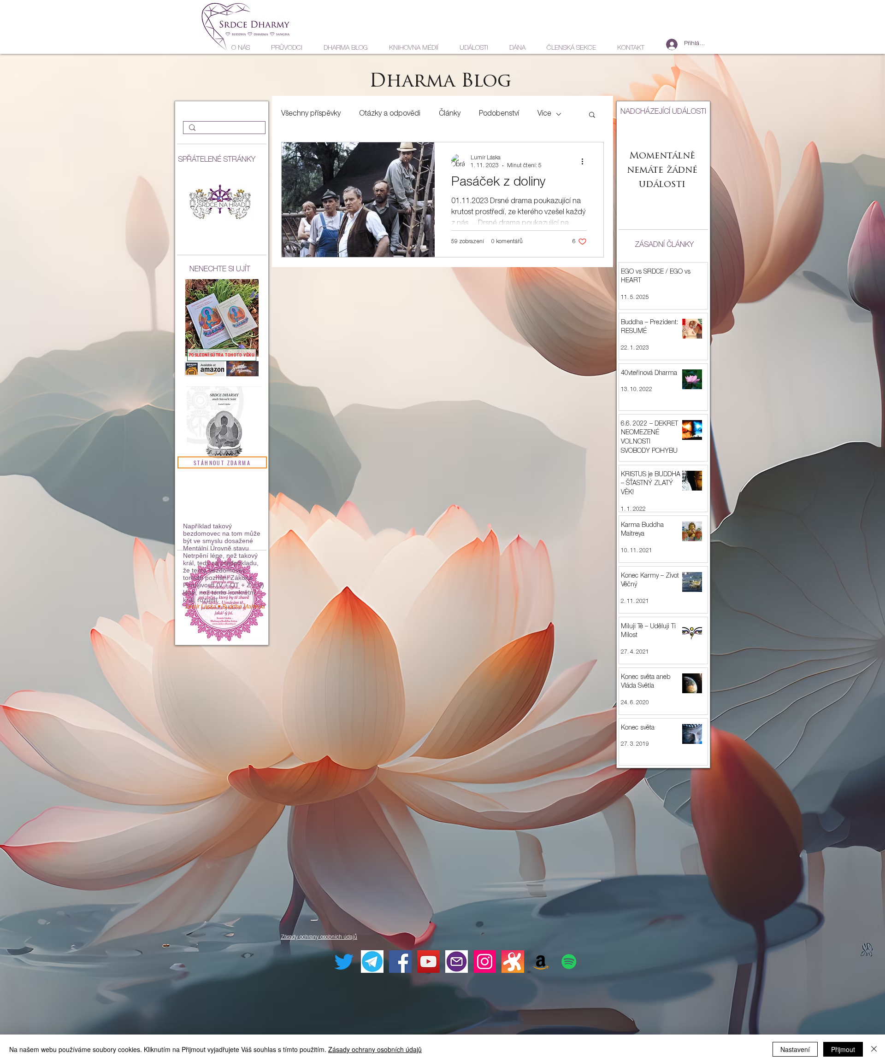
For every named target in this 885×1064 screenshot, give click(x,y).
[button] (592, 115)
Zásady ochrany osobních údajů (375, 1049)
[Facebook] (400, 961)
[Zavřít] (873, 1049)
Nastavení (795, 1049)
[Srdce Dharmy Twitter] (344, 961)
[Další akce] (585, 161)
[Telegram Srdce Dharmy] (372, 961)
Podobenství (499, 114)
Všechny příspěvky (311, 114)
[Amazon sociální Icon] (541, 961)
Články (449, 114)
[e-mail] (456, 961)
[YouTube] (428, 961)
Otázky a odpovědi (389, 114)
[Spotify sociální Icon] (569, 961)
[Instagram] (484, 961)
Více (544, 114)
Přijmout (843, 1049)
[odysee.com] (513, 961)
